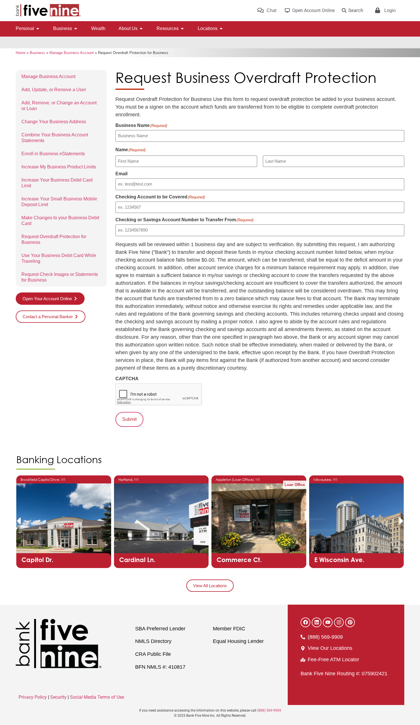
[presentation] (158, 394)
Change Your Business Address (53, 121)
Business (37, 53)
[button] (18, 521)
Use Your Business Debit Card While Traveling (58, 258)
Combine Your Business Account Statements (54, 137)
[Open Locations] (221, 28)
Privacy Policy (33, 697)
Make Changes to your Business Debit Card (60, 220)
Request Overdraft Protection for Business (53, 239)
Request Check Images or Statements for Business (59, 277)
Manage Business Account (71, 53)
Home (20, 53)
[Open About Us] (141, 28)
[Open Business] (75, 28)
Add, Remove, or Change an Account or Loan (59, 105)
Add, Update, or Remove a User (53, 89)
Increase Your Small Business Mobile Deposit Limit (59, 201)
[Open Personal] (37, 28)
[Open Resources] (182, 28)
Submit (129, 419)
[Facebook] (305, 622)
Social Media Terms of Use (97, 697)
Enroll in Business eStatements (53, 153)
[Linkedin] (316, 622)
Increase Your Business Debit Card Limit (57, 183)
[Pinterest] (350, 622)
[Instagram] (339, 622)
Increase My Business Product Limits (58, 166)
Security (58, 697)
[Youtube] (328, 622)
